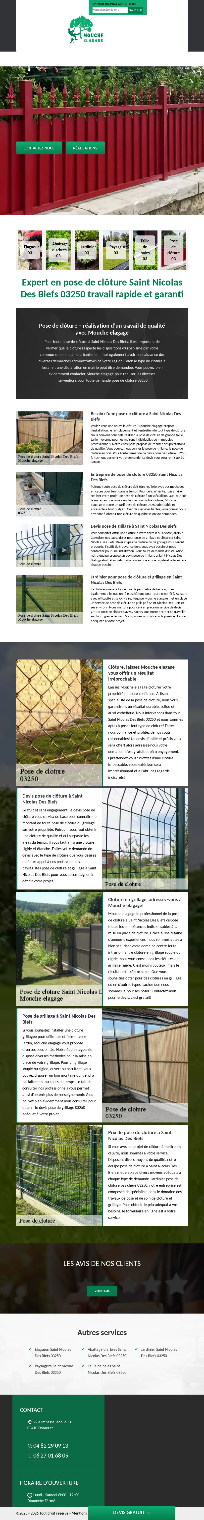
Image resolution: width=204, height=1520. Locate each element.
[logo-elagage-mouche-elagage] (85, 29)
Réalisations (85, 148)
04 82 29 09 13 (36, 7)
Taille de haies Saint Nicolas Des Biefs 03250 (107, 1369)
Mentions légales (85, 1514)
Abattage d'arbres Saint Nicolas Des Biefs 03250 (107, 1353)
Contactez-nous (39, 148)
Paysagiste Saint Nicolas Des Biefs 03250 (54, 1369)
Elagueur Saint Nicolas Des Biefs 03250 (53, 1353)
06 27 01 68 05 (69, 7)
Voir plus (102, 1291)
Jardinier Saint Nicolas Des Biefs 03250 (159, 1353)
